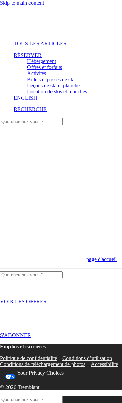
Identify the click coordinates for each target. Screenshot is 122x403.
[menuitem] (60, 44)
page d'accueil (101, 259)
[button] (30, 109)
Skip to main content (22, 3)
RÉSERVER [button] (28, 55)
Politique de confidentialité (28, 358)
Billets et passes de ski (51, 79)
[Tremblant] (61, 20)
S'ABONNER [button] (15, 335)
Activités (36, 73)
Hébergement (41, 61)
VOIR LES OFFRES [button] (23, 301)
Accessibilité (104, 364)
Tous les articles (40, 43)
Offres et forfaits (44, 67)
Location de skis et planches (57, 91)
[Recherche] (31, 121)
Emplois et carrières (23, 346)
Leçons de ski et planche (53, 85)
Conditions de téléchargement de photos (42, 364)
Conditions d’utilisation (87, 358)
